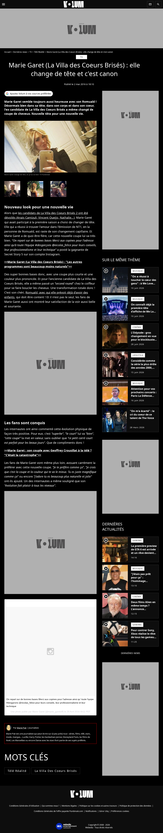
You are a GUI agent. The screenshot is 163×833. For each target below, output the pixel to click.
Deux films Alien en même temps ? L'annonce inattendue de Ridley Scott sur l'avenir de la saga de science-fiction (143, 612)
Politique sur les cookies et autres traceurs (98, 805)
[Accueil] (76, 4)
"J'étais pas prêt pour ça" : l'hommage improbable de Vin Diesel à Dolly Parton (142, 582)
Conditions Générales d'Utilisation (24, 805)
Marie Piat (21, 727)
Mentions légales (69, 805)
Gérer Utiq (104, 811)
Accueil (7, 52)
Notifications (91, 811)
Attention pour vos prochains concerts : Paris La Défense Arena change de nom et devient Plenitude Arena (144, 397)
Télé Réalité (39, 52)
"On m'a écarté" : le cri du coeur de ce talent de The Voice (142, 414)
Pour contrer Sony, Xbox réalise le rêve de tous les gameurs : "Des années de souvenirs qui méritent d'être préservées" (143, 640)
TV (30, 52)
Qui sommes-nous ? (50, 805)
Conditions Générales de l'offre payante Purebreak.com (58, 811)
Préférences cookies (120, 811)
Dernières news (20, 52)
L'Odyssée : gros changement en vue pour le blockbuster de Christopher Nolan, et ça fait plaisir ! (143, 341)
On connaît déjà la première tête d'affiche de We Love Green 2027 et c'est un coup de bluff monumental (143, 313)
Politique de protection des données (135, 805)
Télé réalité (17, 771)
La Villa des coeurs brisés (56, 771)
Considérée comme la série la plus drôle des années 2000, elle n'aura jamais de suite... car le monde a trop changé (143, 371)
